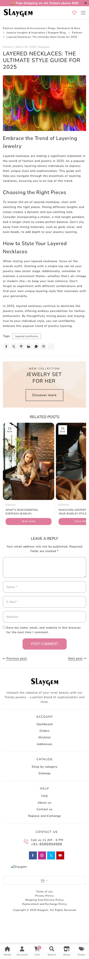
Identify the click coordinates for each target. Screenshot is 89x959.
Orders (45, 731)
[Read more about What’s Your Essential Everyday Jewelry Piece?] (28, 461)
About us (44, 803)
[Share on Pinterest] (21, 346)
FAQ (44, 796)
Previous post (16, 658)
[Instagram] (42, 855)
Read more (29, 521)
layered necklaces (26, 336)
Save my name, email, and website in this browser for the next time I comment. (43, 630)
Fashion (77, 32)
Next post (75, 658)
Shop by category (45, 767)
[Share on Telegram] (51, 346)
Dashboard (45, 724)
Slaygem (43, 47)
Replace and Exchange (44, 816)
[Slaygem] (18, 13)
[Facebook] (33, 855)
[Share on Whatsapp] (36, 346)
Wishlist (44, 737)
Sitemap (44, 773)
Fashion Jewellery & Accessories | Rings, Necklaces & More (41, 28)
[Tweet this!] (13, 346)
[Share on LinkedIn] (28, 346)
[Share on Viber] (43, 346)
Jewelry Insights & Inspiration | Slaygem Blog (36, 32)
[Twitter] (51, 855)
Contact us (45, 809)
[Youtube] (60, 855)
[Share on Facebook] (6, 346)
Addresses (44, 744)
